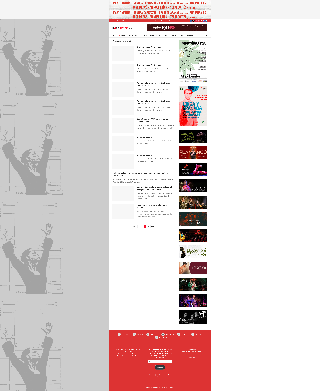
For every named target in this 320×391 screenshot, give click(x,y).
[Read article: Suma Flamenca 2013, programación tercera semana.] (123, 125)
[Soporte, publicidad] (160, 20)
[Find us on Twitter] (193, 20)
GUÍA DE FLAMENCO (154, 35)
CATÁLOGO (165, 35)
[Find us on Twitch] (204, 20)
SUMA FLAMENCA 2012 (147, 137)
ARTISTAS (138, 35)
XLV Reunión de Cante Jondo (149, 47)
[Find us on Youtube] (201, 20)
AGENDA (123, 35)
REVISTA (114, 35)
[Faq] (177, 20)
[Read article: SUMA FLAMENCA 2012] (123, 143)
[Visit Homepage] (122, 27)
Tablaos (173, 35)
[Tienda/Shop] (182, 20)
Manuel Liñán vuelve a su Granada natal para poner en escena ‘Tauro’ (154, 188)
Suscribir (160, 367)
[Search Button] (207, 35)
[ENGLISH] (181, 35)
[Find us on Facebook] (191, 20)
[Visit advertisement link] (160, 5)
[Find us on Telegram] (206, 20)
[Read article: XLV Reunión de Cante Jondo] (123, 53)
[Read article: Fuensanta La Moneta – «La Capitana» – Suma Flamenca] (123, 89)
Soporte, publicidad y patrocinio (191, 351)
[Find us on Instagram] (199, 20)
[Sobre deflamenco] (170, 20)
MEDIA (145, 35)
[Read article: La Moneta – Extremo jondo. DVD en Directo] (123, 211)
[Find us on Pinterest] (196, 20)
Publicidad (189, 35)
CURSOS (131, 35)
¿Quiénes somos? (191, 349)
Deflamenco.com (154, 387)
